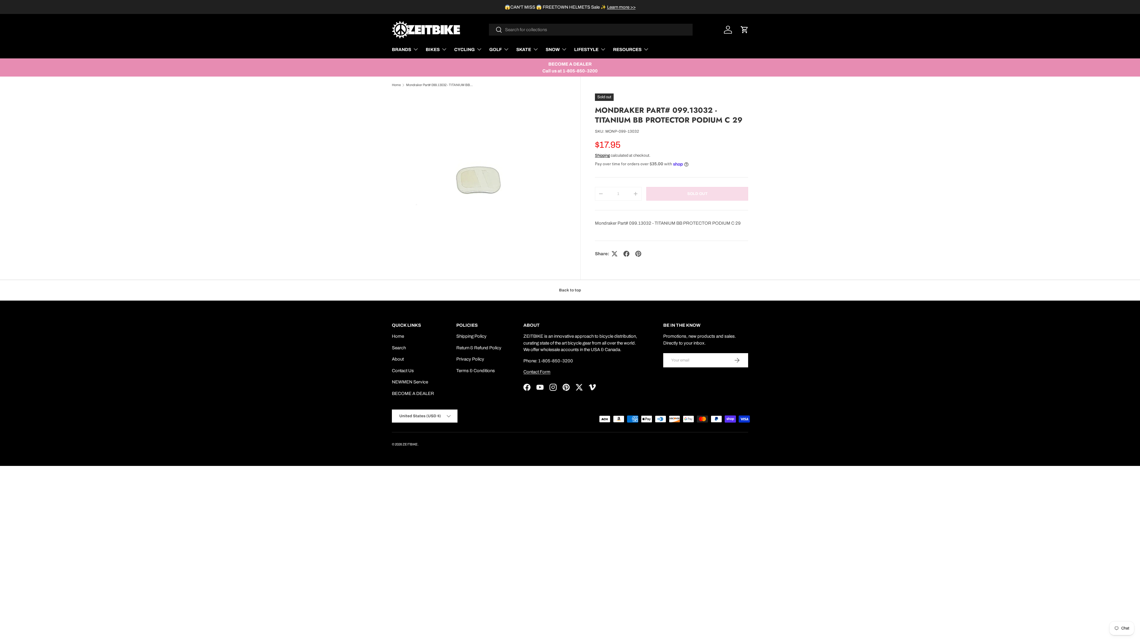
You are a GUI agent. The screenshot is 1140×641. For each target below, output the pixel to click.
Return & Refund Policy (478, 347)
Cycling (464, 49)
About (398, 359)
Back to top (570, 290)
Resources (627, 49)
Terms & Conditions (475, 370)
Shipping (602, 155)
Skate (523, 49)
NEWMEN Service (410, 382)
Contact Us (403, 370)
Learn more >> (621, 7)
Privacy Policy (470, 359)
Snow (553, 49)
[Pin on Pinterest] (638, 254)
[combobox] (591, 30)
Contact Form (536, 371)
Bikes (433, 49)
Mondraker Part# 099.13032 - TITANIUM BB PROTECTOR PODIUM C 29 (439, 85)
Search (399, 347)
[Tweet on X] (614, 254)
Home (396, 85)
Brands (401, 49)
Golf (495, 49)
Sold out (697, 193)
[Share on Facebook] (626, 254)
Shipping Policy (471, 336)
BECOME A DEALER (413, 393)
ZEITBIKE (410, 444)
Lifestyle (586, 49)
